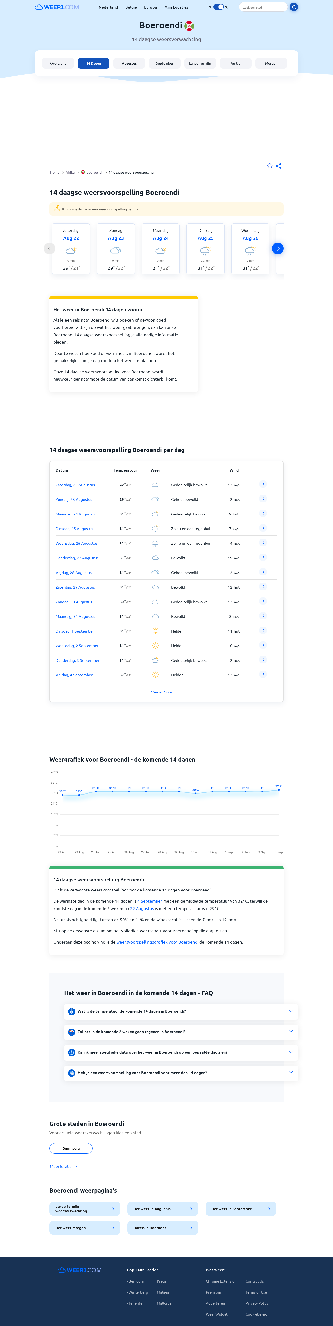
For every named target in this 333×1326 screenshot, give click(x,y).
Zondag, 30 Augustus (74, 601)
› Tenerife (134, 1303)
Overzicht (58, 63)
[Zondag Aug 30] (263, 603)
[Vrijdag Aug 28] (263, 573)
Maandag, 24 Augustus (75, 513)
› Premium (212, 1292)
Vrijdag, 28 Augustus (74, 572)
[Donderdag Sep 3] (263, 661)
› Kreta (160, 1281)
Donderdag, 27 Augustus (77, 557)
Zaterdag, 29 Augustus (75, 586)
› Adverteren (214, 1303)
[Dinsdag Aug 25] (263, 529)
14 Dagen (93, 63)
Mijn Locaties (176, 7)
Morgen (271, 63)
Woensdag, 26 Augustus (77, 543)
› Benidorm (136, 1281)
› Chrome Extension (220, 1281)
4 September (149, 900)
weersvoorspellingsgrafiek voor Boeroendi (157, 941)
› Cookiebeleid (255, 1314)
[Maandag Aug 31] (263, 617)
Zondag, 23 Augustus (74, 499)
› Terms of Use (255, 1292)
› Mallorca (163, 1303)
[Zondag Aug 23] (263, 500)
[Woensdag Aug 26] (263, 544)
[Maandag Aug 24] (263, 515)
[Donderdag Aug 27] (263, 559)
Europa (150, 7)
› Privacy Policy (256, 1303)
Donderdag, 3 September (77, 660)
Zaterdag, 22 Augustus (75, 484)
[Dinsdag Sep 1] (263, 632)
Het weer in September (231, 1208)
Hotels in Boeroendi (150, 1227)
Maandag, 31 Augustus (75, 616)
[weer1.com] (57, 7)
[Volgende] (278, 248)
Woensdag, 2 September (77, 645)
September (165, 63)
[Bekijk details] (263, 484)
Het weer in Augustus (152, 1208)
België (131, 7)
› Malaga (162, 1292)
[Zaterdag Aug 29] (263, 588)
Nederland (108, 7)
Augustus (129, 63)
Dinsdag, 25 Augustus (74, 528)
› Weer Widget (216, 1314)
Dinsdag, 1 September (75, 630)
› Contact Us (254, 1281)
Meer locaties (61, 1166)
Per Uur (236, 63)
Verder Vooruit (164, 691)
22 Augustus (142, 908)
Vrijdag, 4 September (74, 674)
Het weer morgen (70, 1227)
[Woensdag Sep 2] (263, 646)
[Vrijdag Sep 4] (263, 676)
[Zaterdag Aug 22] (263, 486)
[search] (294, 7)
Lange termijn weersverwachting (71, 1208)
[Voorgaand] (49, 248)
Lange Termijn (200, 63)
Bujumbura (71, 1148)
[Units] (218, 7)
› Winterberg (137, 1292)
